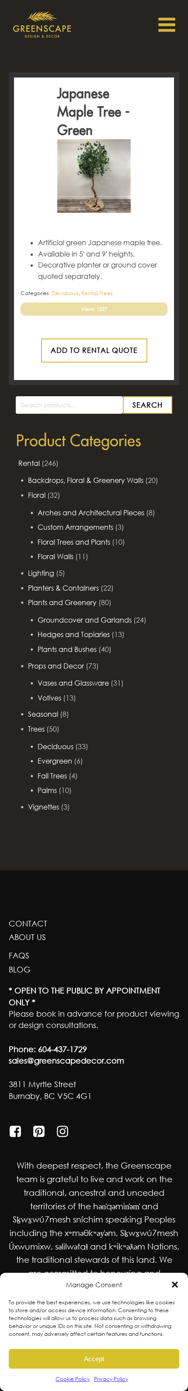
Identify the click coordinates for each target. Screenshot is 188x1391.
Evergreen (55, 761)
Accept (94, 1359)
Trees (36, 729)
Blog (20, 969)
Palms (47, 790)
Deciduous (55, 746)
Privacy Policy (111, 1379)
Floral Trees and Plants (74, 542)
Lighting (41, 573)
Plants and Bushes (67, 649)
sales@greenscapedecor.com (66, 1060)
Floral (36, 495)
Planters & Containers (63, 588)
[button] (175, 1284)
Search (147, 405)
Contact (28, 923)
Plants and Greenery (62, 602)
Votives (49, 698)
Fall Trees (52, 775)
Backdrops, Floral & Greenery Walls (85, 480)
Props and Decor (56, 666)
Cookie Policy (73, 1379)
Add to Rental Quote (94, 350)
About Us (27, 937)
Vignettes (43, 807)
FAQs (19, 955)
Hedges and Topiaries (74, 634)
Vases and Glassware (73, 683)
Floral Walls (55, 556)
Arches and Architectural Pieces (91, 512)
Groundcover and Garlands (85, 620)
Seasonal (43, 714)
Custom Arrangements (75, 527)
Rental (29, 463)
